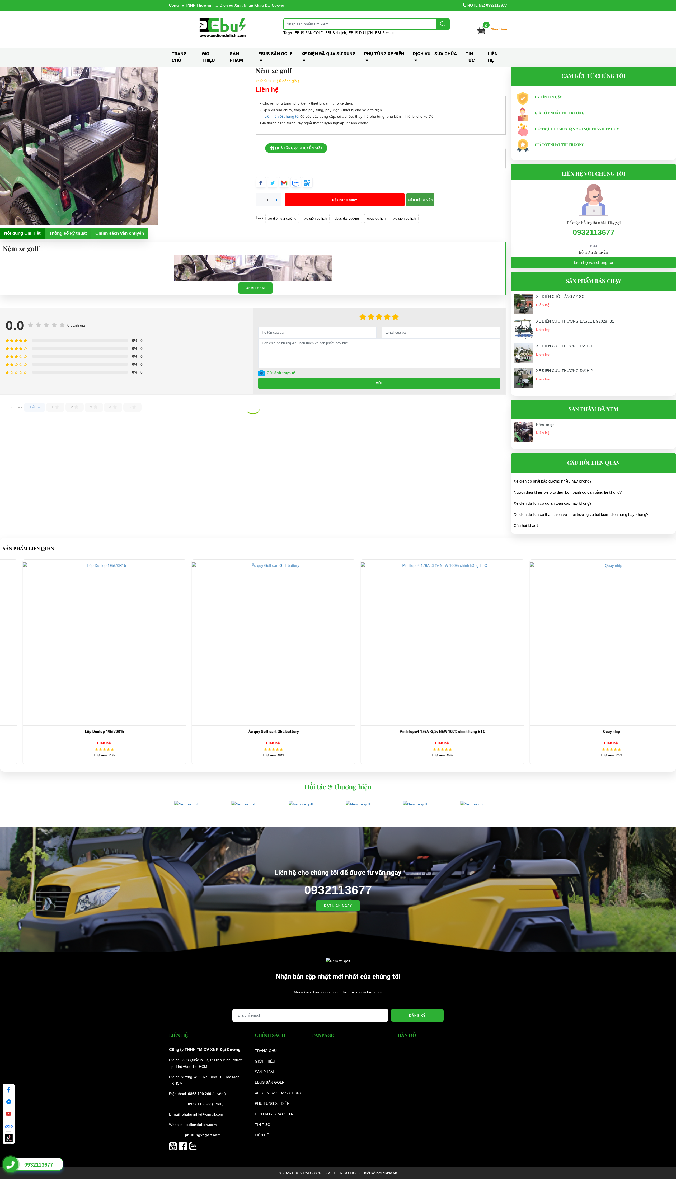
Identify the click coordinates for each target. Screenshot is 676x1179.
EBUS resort (385, 33)
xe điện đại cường (282, 218)
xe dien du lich (404, 218)
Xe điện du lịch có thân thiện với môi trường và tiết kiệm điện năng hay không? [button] (581, 514)
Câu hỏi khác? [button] (526, 525)
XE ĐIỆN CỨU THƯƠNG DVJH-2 (564, 371)
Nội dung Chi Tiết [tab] (22, 233)
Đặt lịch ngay (338, 906)
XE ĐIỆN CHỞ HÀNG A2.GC (560, 296)
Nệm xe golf (546, 424)
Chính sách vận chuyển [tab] (119, 233)
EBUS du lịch (335, 33)
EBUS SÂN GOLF (309, 33)
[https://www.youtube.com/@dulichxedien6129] (174, 1146)
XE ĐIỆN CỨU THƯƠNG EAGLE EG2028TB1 (575, 321)
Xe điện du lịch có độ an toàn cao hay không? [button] (553, 503)
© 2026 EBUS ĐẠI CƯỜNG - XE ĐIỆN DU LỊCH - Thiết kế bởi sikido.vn (338, 1173)
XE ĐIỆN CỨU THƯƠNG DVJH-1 (564, 346)
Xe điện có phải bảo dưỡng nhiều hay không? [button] (553, 481)
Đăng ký (417, 1015)
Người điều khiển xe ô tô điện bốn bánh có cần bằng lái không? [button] (568, 492)
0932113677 (593, 232)
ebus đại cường (347, 218)
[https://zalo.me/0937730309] (193, 1146)
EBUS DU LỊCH (361, 33)
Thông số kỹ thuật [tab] (68, 233)
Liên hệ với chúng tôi (281, 116)
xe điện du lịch (315, 218)
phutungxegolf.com (202, 1135)
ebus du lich (376, 218)
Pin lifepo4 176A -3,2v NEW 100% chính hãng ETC (254, 731)
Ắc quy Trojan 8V (591, 731)
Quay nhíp (422, 731)
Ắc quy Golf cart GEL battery (84, 731)
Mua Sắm (499, 29)
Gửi (379, 383)
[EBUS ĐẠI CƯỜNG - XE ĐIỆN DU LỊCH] (223, 29)
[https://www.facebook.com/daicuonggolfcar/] (184, 1146)
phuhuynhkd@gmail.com (202, 1114)
